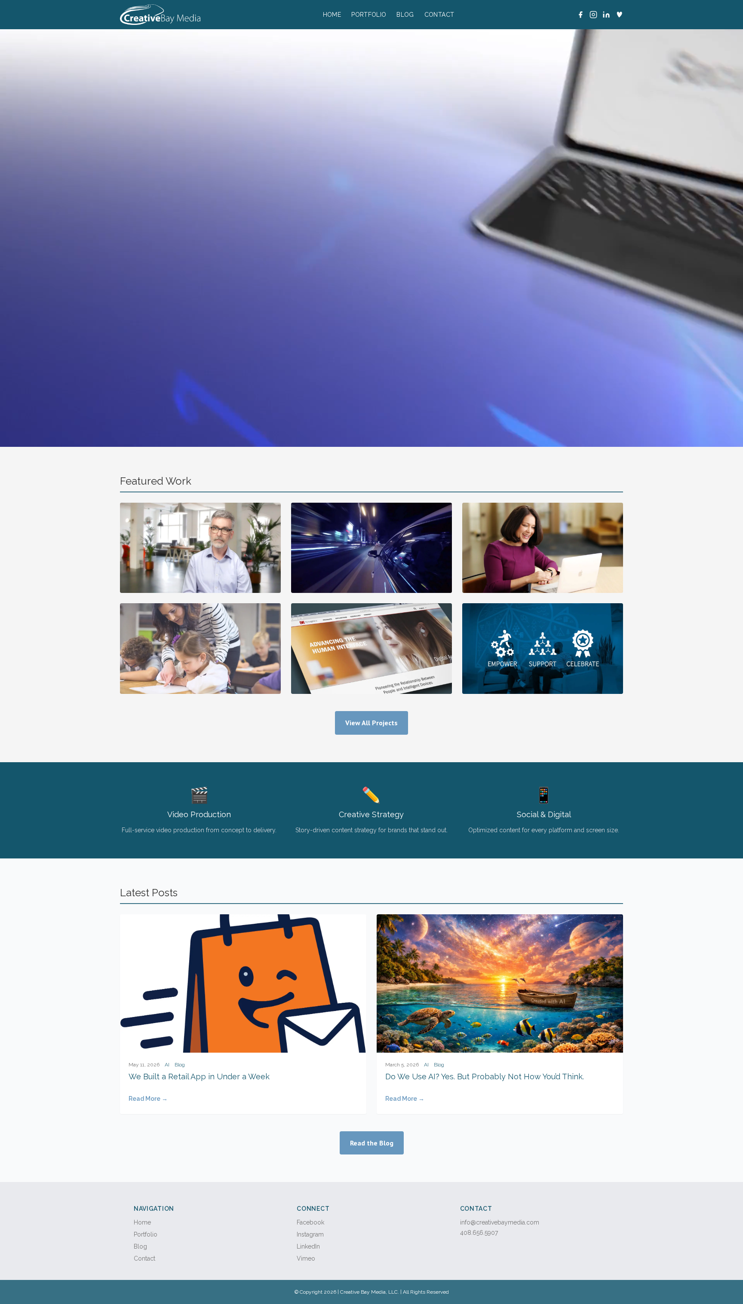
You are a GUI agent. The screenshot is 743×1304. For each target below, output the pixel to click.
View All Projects (371, 722)
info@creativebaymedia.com (499, 1222)
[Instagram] (593, 14)
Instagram (310, 1234)
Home (332, 14)
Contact (439, 14)
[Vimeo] (619, 14)
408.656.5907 (479, 1232)
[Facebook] (580, 14)
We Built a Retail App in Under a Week (199, 1076)
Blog (405, 14)
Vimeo (306, 1258)
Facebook (310, 1222)
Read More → (148, 1098)
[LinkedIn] (606, 14)
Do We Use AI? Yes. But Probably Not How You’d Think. (484, 1076)
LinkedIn (308, 1246)
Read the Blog (371, 1143)
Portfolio (368, 14)
